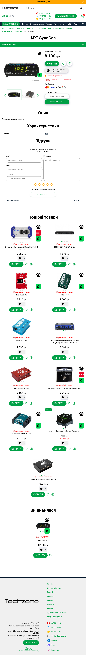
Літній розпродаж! (43, 2)
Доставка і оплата (37, 24)
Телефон (9, 175)
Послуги (50, 604)
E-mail (9, 165)
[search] (81, 8)
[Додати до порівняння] (69, 63)
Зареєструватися (13, 200)
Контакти (57, 24)
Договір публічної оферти (57, 613)
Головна (4, 28)
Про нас (25, 24)
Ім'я (8, 156)
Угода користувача (54, 617)
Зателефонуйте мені (66, 16)
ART (46, 133)
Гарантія (49, 24)
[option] (21, 69)
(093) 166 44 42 (45, 19)
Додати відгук (43, 194)
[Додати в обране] (63, 63)
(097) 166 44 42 (45, 16)
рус (12, 16)
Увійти (76, 200)
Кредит (50, 600)
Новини (50, 609)
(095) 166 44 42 (45, 13)
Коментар (47, 156)
